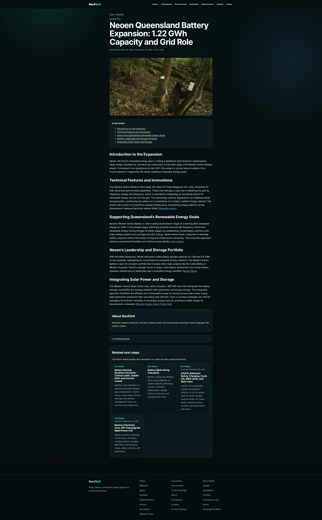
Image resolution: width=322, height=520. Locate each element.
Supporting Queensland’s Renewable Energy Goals (141, 135)
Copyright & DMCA (212, 509)
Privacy (143, 504)
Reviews (143, 495)
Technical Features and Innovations (133, 132)
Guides (220, 4)
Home (155, 4)
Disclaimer (145, 509)
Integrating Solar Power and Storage (134, 142)
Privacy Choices (179, 509)
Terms (206, 504)
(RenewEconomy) (167, 208)
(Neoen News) (190, 271)
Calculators (166, 4)
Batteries (194, 4)
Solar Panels (181, 4)
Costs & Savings (179, 490)
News (229, 4)
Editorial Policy (147, 500)
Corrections (177, 500)
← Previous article (120, 338)
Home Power (207, 4)
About (174, 495)
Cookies (175, 504)
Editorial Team (146, 514)
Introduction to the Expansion (131, 128)
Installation (208, 490)
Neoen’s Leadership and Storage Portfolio (137, 138)
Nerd (95, 4)
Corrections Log (210, 500)
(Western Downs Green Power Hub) (154, 304)
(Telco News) (177, 241)
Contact (207, 495)
